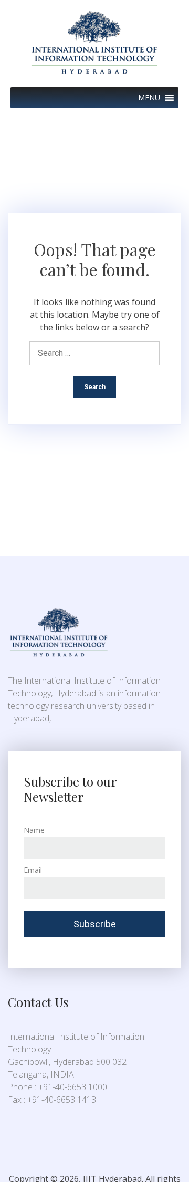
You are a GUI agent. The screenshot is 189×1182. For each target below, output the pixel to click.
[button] (149, 97)
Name (34, 830)
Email (33, 870)
